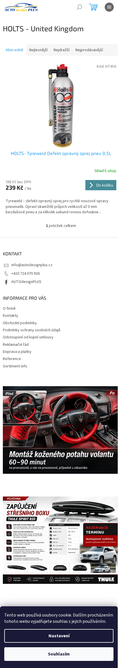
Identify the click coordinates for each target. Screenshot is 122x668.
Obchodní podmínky (20, 323)
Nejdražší (62, 50)
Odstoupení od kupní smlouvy (28, 337)
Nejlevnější (38, 50)
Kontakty (10, 316)
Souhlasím (59, 654)
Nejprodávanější (89, 50)
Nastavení (59, 636)
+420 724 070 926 (25, 273)
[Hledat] (79, 7)
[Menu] (109, 7)
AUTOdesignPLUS (26, 282)
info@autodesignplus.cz (31, 265)
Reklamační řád (16, 345)
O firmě (9, 308)
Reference (12, 359)
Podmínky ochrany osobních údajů (31, 330)
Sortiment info (15, 366)
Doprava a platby (17, 352)
